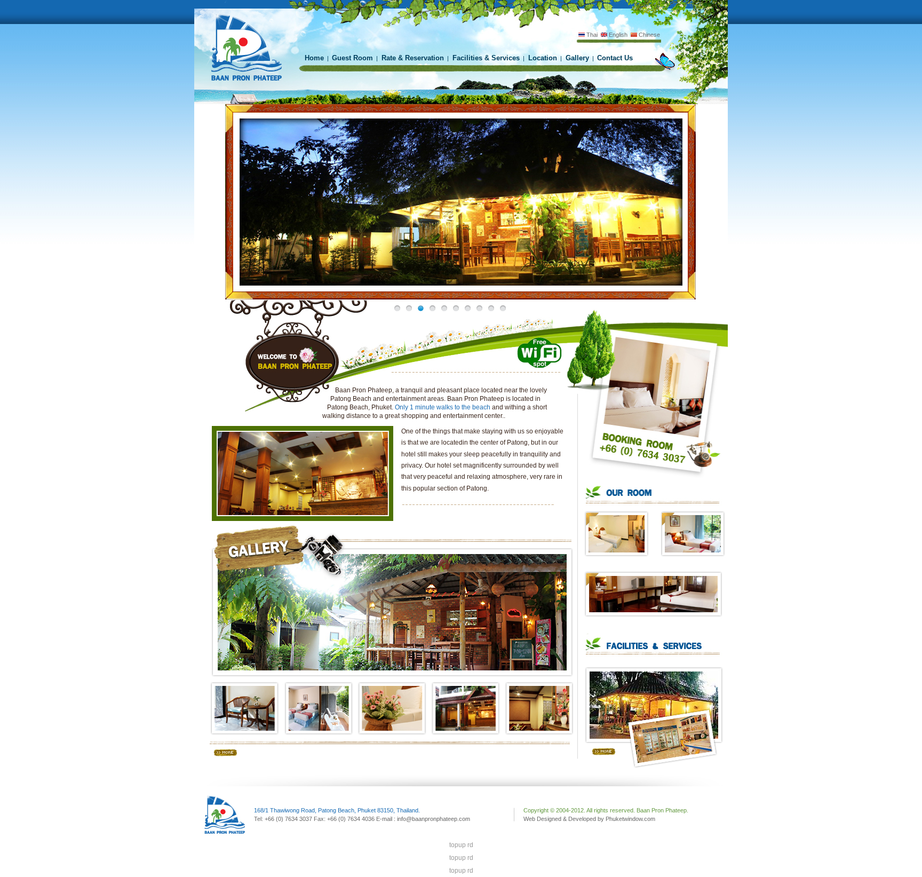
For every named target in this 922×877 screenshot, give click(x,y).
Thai (591, 34)
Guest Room (352, 58)
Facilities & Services (485, 58)
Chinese (648, 34)
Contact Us (615, 58)
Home (314, 58)
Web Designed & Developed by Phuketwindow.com (589, 819)
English (617, 34)
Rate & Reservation (411, 58)
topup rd (461, 845)
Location (541, 58)
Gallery (576, 58)
